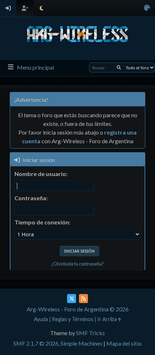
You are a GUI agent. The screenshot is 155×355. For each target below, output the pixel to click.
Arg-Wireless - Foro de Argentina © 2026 (78, 309)
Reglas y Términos (72, 319)
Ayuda (41, 319)
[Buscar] (118, 67)
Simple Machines (81, 343)
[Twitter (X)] (71, 298)
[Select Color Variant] (147, 8)
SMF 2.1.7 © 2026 (35, 343)
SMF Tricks (90, 332)
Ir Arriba (107, 319)
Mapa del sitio (124, 343)
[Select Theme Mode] (42, 8)
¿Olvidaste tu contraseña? (77, 264)
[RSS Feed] (83, 298)
